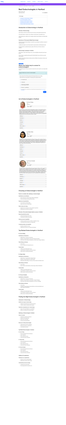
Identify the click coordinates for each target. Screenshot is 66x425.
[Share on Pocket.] (46, 12)
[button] (33, 73)
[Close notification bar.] (64, 4)
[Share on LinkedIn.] (44, 12)
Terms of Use (42, 89)
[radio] (33, 80)
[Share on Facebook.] (42, 12)
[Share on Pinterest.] (45, 12)
